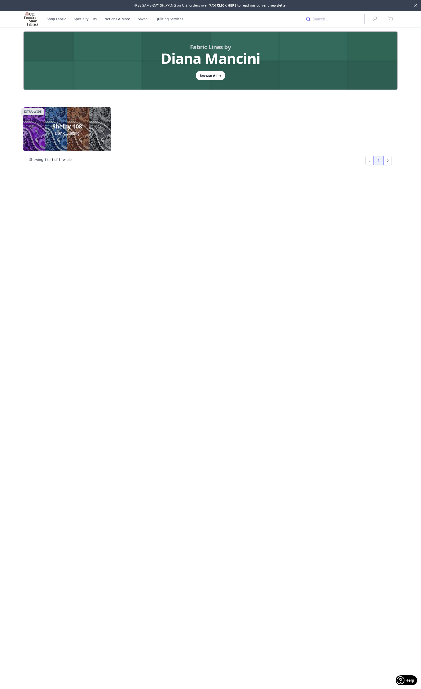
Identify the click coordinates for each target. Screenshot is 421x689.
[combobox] (333, 19)
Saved (143, 19)
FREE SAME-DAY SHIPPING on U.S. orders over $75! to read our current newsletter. (210, 5)
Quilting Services (169, 19)
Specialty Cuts (85, 19)
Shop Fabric (56, 19)
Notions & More (117, 19)
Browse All (210, 75)
